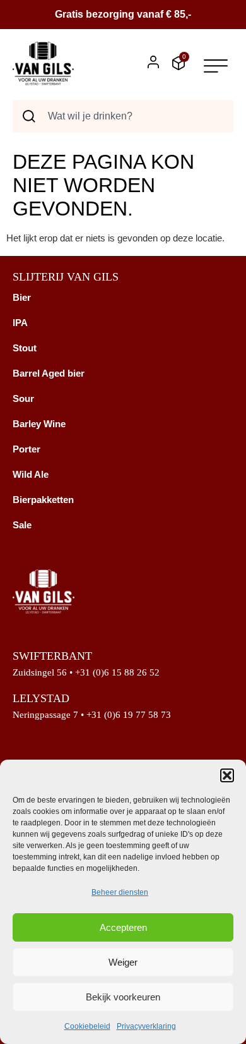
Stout (25, 348)
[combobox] (123, 116)
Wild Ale (31, 474)
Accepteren (123, 927)
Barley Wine (39, 423)
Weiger (123, 962)
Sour (23, 398)
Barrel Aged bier (49, 373)
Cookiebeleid (87, 1026)
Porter (26, 449)
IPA (20, 322)
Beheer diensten (119, 892)
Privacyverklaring (146, 1026)
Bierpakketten (43, 499)
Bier (22, 297)
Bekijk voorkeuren (123, 997)
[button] (227, 775)
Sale (22, 524)
